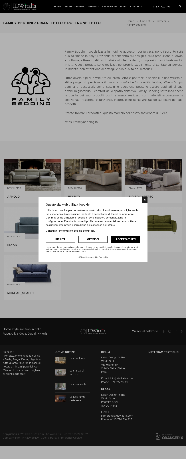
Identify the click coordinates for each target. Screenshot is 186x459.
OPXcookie (83, 257)
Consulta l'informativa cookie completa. (70, 230)
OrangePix (103, 257)
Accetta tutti (126, 239)
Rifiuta (60, 239)
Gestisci (93, 239)
